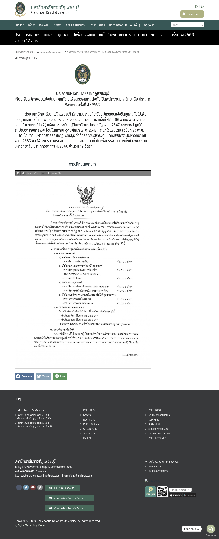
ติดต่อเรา (149, 25)
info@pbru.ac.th (51, 475)
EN (196, 6)
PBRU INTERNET (156, 438)
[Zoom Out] (43, 173)
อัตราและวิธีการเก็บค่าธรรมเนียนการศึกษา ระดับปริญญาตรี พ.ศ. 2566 (33, 424)
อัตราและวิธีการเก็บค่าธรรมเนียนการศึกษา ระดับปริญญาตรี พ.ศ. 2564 (33, 416)
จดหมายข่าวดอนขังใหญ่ (158, 415)
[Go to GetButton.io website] (210, 535)
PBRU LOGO (153, 410)
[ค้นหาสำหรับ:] (187, 24)
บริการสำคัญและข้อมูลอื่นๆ (124, 25)
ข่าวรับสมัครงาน (75, 52)
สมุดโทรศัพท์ (154, 466)
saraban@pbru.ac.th (31, 475)
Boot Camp (88, 419)
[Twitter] (26, 487)
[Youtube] (33, 487)
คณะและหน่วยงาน (76, 25)
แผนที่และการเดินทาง (157, 470)
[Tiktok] (40, 487)
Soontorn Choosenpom (51, 52)
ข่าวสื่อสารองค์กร (130, 52)
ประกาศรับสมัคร (92, 52)
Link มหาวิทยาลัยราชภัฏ (158, 433)
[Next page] (23, 173)
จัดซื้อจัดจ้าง (88, 433)
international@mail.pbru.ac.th (77, 475)
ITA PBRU (87, 438)
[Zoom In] (48, 173)
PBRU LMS (88, 410)
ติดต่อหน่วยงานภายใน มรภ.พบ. (163, 461)
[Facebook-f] (19, 487)
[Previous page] (18, 173)
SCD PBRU (152, 419)
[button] (62, 488)
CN (202, 6)
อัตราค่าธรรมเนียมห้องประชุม (31, 410)
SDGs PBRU (153, 424)
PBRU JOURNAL (90, 424)
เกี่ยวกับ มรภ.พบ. (38, 25)
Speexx (86, 415)
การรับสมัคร (98, 25)
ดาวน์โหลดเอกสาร (82, 164)
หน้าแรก (19, 25)
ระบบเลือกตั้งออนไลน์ (157, 428)
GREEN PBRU (89, 428)
